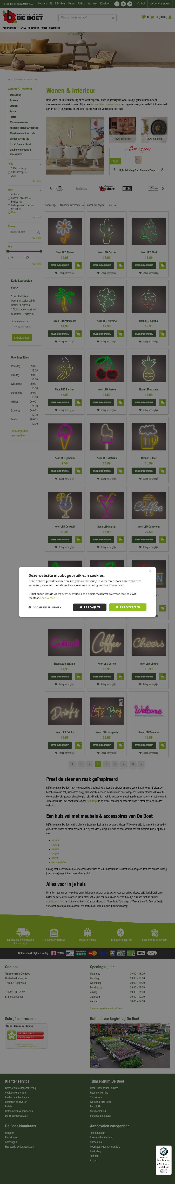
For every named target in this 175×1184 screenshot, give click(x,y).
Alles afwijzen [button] (89, 607)
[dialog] (87, 592)
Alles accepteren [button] (128, 607)
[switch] (163, 1171)
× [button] (150, 571)
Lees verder (47, 598)
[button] (45, 607)
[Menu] (169, 1148)
